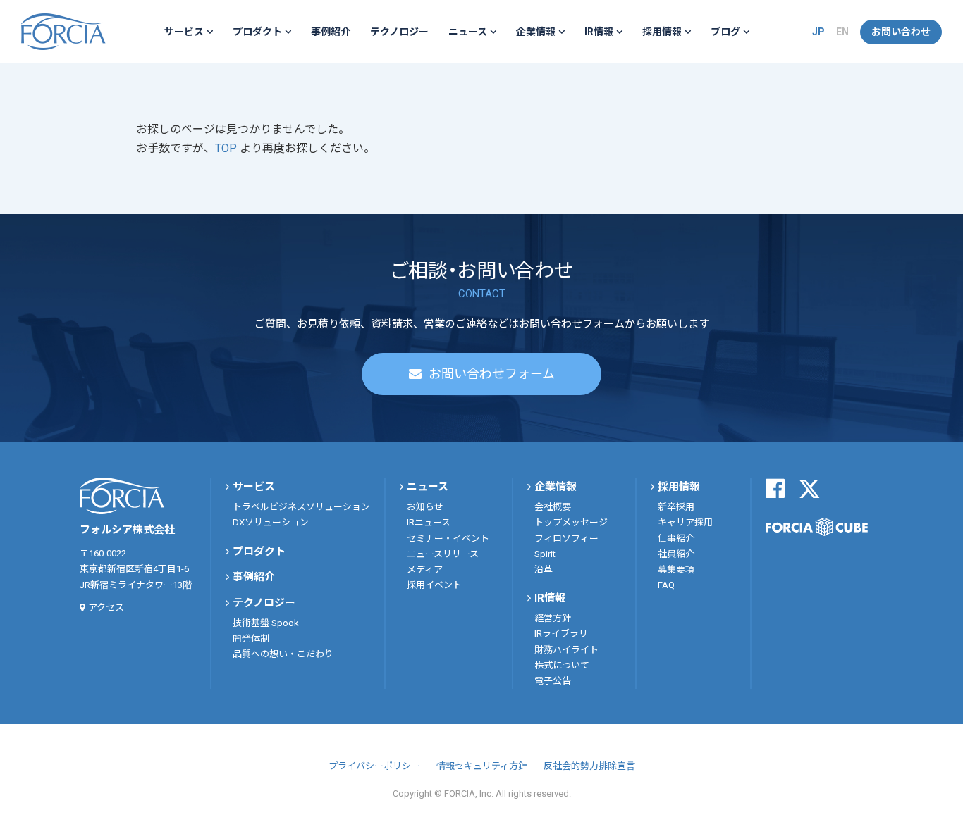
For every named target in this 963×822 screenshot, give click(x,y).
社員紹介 (676, 554)
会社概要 (552, 507)
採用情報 (662, 31)
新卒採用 (676, 507)
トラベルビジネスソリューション (301, 507)
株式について (561, 665)
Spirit (545, 554)
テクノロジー (399, 31)
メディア (425, 569)
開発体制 (251, 638)
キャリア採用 (685, 522)
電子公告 (552, 680)
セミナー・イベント (448, 538)
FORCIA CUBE (817, 527)
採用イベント (434, 585)
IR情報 (598, 31)
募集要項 (676, 569)
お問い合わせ (901, 31)
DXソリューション (271, 522)
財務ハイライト (566, 649)
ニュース (467, 31)
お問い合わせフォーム (492, 373)
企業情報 (536, 31)
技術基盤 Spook (266, 623)
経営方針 (552, 618)
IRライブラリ (561, 633)
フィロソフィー (566, 538)
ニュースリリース (443, 554)
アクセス (106, 607)
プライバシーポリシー (374, 766)
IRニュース (428, 522)
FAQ (666, 585)
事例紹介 (330, 31)
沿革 (543, 569)
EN (842, 31)
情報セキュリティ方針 (481, 766)
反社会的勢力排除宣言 (589, 766)
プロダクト (257, 31)
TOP (227, 148)
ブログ (725, 31)
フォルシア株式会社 (63, 31)
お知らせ (425, 507)
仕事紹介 (676, 538)
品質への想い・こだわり (283, 654)
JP (818, 31)
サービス (184, 31)
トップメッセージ (571, 522)
